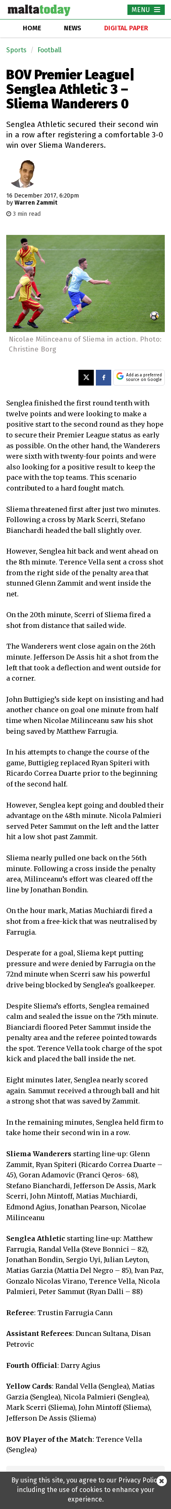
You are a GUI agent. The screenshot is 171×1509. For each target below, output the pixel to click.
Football (49, 50)
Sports (16, 50)
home (32, 28)
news (72, 28)
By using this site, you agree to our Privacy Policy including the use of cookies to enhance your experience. (85, 1489)
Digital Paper (126, 28)
